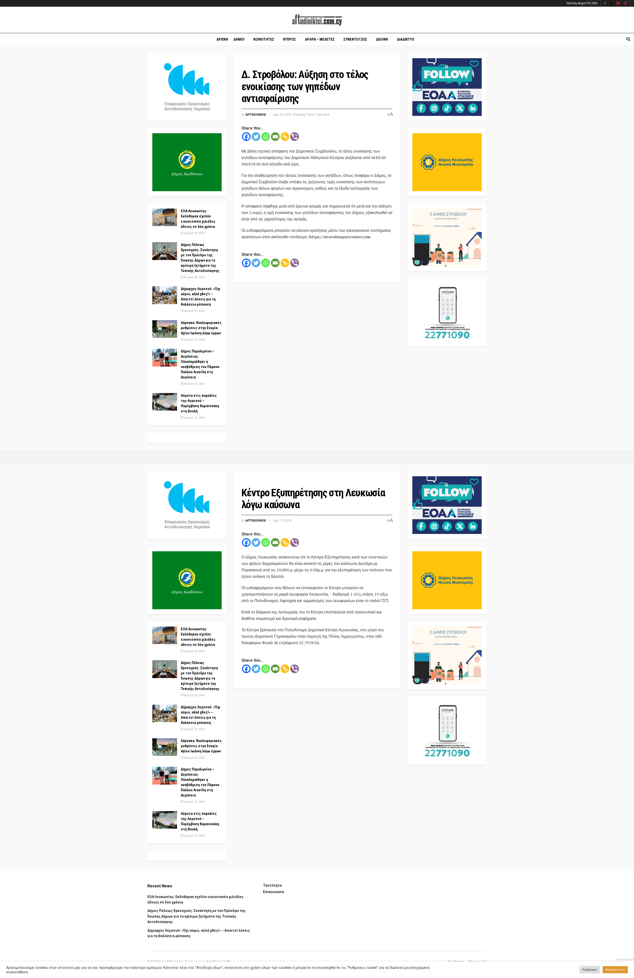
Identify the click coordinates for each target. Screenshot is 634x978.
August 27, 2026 (194, 311)
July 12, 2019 (282, 114)
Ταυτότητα (272, 885)
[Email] (275, 136)
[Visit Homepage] (317, 20)
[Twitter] (256, 136)
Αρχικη (222, 39)
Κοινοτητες (263, 39)
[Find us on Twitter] (611, 3)
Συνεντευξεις (355, 39)
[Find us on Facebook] (605, 3)
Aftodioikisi (255, 114)
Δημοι (239, 39)
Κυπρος (289, 39)
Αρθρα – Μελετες (320, 39)
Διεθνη (382, 39)
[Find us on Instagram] (625, 3)
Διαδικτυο (405, 39)
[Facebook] (246, 136)
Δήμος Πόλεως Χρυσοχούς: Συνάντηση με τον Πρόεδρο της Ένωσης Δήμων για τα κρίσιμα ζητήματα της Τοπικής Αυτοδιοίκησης (196, 916)
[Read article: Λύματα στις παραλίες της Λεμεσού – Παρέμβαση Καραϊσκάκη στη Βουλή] (164, 402)
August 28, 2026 (194, 233)
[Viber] (294, 136)
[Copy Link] (285, 136)
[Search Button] (628, 39)
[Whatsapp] (265, 136)
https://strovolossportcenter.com (339, 236)
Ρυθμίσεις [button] (589, 970)
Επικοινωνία (273, 892)
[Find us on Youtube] (618, 3)
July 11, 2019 (282, 520)
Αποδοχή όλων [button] (615, 969)
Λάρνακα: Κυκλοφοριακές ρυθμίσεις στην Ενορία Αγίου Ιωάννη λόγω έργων (201, 327)
